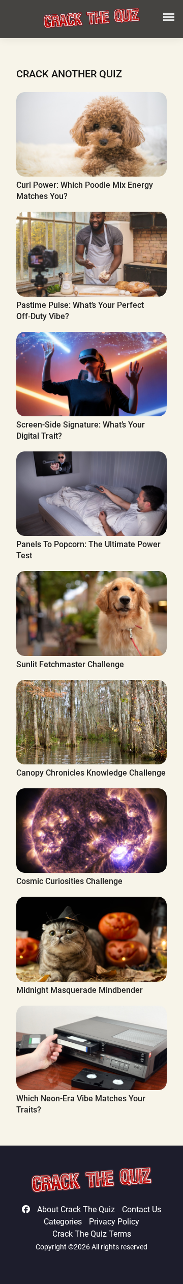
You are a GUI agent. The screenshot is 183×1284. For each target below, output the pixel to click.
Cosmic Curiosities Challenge (69, 881)
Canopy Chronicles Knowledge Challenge (91, 773)
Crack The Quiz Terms (91, 1234)
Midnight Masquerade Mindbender (79, 990)
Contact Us (141, 1209)
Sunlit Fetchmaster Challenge (70, 664)
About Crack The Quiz (76, 1209)
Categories (63, 1221)
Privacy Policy (114, 1221)
